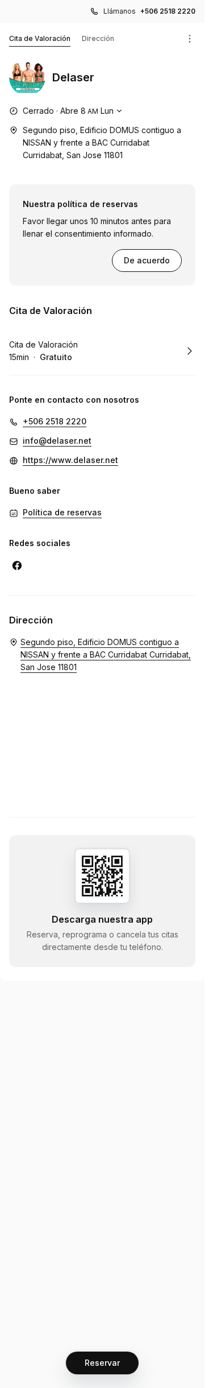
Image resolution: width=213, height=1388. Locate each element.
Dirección (98, 38)
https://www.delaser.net (70, 460)
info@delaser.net (57, 440)
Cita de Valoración (39, 38)
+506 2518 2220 (167, 11)
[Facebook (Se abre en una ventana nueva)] (17, 565)
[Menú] (189, 38)
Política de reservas (62, 512)
